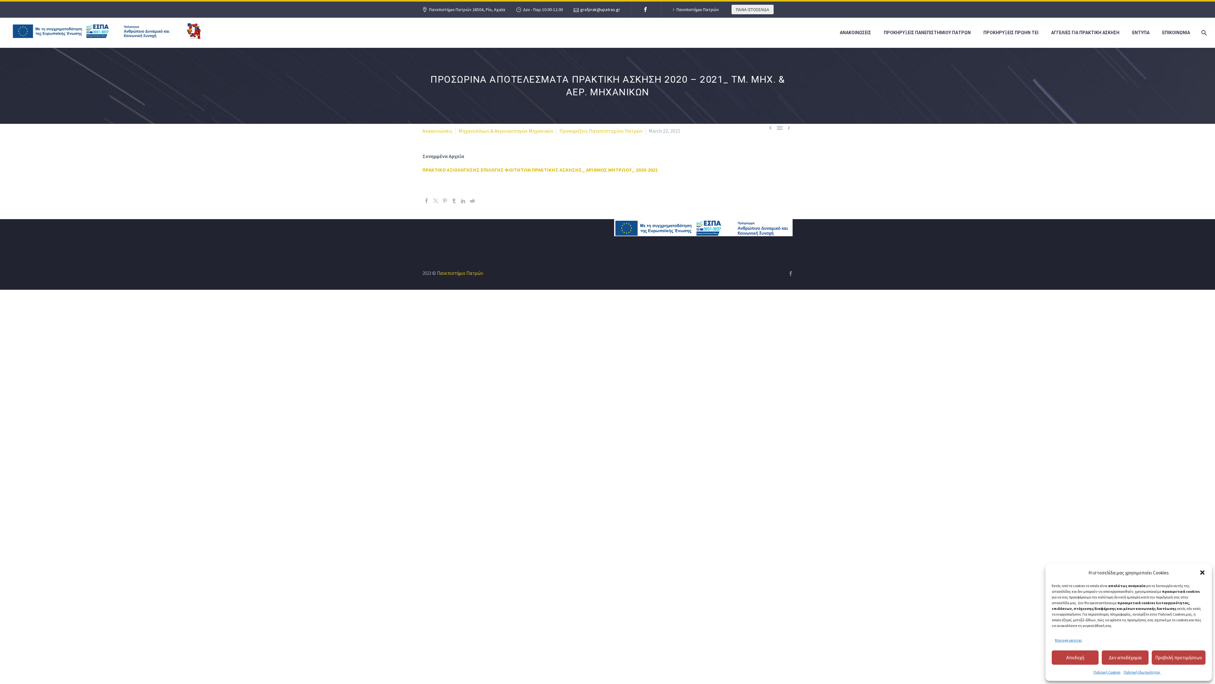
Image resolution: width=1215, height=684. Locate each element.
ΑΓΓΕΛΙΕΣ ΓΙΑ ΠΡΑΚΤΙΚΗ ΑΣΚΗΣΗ (1085, 32)
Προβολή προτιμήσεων (1178, 658)
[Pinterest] (444, 200)
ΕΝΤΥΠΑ (1141, 32)
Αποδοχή (1075, 658)
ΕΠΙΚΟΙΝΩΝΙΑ (1176, 32)
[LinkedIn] (463, 200)
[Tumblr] (454, 200)
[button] (1202, 572)
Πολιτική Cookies (1107, 672)
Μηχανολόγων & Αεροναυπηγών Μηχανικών (505, 131)
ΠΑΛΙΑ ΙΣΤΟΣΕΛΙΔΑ (752, 9)
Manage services (1068, 640)
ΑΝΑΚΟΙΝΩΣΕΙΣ (855, 32)
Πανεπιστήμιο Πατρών (697, 9)
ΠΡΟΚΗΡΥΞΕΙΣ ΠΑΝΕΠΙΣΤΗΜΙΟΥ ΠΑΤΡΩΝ (927, 32)
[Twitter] (435, 200)
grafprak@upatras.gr (600, 9)
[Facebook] (645, 9)
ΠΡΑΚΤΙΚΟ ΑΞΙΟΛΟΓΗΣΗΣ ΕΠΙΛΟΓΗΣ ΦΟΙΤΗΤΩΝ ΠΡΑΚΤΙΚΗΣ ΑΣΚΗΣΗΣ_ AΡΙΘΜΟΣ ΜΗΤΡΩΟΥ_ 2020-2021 (540, 170)
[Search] (1203, 33)
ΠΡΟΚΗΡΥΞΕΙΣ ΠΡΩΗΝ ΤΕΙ (1010, 32)
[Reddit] (472, 200)
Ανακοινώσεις (437, 131)
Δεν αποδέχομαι (1125, 658)
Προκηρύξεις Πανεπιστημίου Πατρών (601, 131)
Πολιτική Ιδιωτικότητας (1142, 672)
